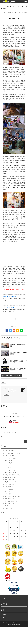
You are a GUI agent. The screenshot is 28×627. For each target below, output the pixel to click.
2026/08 (14, 518)
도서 (8, 465)
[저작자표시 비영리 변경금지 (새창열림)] (18, 319)
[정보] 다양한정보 (10, 479)
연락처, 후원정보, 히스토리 (9, 432)
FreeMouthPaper (8, 389)
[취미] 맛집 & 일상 (10, 501)
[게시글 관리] (8, 319)
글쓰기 (4, 617)
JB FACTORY (17, 624)
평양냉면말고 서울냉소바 (10, 296)
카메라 (9, 460)
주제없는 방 (8, 508)
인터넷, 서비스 (11, 472)
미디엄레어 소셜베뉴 (8, 307)
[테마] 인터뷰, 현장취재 (12, 475)
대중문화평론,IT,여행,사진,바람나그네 (11, 391)
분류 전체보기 (8, 451)
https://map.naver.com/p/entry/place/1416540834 (12, 294)
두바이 (9, 494)
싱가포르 (9, 489)
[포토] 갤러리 (9, 498)
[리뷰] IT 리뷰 (9, 455)
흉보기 (7, 506)
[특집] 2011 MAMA (10, 482)
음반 (8, 467)
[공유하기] (6, 319)
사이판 (9, 491)
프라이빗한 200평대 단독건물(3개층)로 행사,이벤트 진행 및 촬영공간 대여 (14, 310)
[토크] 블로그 (9, 503)
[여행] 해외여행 (9, 486)
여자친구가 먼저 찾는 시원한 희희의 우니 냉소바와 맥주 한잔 (14, 299)
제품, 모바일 (11, 458)
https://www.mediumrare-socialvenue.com (12, 305)
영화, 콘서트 (10, 470)
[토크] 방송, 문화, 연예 (11, 12)
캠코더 (9, 463)
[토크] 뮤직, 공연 (10, 477)
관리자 (4, 614)
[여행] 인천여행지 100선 (12, 496)
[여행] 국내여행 (9, 484)
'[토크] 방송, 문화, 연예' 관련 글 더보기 (12, 376)
